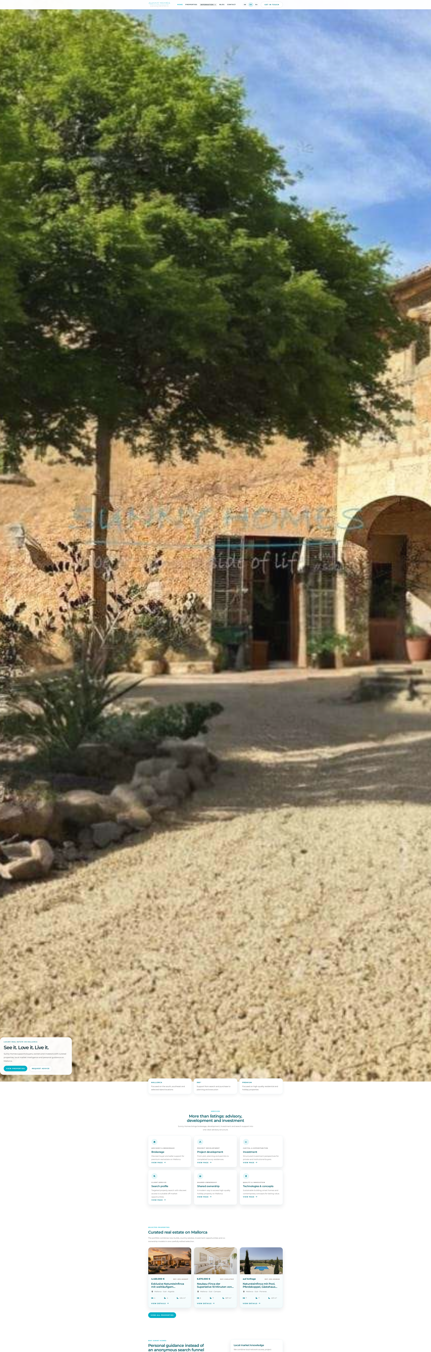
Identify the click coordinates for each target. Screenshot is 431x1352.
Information (207, 5)
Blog (221, 4)
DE (245, 4)
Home (180, 4)
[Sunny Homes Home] (159, 5)
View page (157, 1162)
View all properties (162, 1315)
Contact (231, 4)
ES (256, 4)
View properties (15, 1068)
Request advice (40, 1068)
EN (251, 4)
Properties (191, 4)
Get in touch (272, 5)
